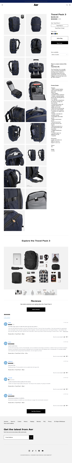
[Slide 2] (25, 292)
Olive (57, 33)
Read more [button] (65, 331)
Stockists (6, 421)
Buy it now (59, 43)
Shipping (32, 421)
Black (52, 33)
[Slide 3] (32, 292)
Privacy (50, 421)
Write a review (36, 309)
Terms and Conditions (9, 423)
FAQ (44, 421)
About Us (13, 421)
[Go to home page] (36, 5)
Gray (53, 33)
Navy (55, 33)
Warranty (39, 421)
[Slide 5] (46, 292)
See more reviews (36, 411)
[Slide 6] (53, 292)
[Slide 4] (39, 292)
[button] (56, 19)
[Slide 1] (18, 292)
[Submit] (31, 437)
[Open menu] (2, 5)
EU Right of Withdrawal (59, 421)
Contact (19, 421)
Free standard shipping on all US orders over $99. (36, 1)
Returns (25, 421)
